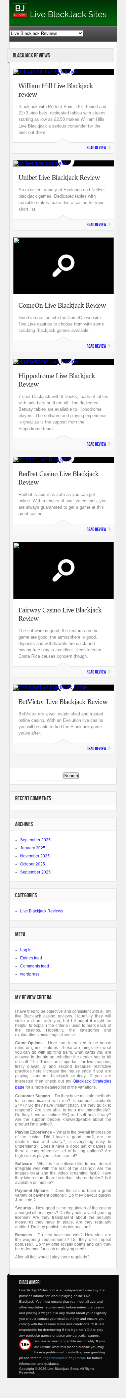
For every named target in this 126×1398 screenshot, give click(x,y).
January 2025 (32, 848)
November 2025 (35, 856)
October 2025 (32, 864)
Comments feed (34, 966)
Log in (26, 950)
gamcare (79, 1358)
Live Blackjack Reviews (41, 911)
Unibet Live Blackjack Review (59, 177)
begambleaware (55, 1358)
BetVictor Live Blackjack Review (63, 701)
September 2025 (35, 840)
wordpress (29, 974)
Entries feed (31, 958)
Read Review (96, 148)
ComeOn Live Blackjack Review (62, 305)
